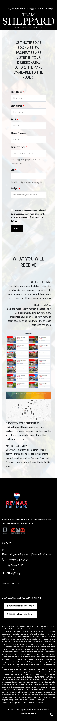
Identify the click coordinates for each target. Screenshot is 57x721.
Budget (15, 188)
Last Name (17, 105)
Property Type (19, 147)
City (13, 169)
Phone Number (19, 133)
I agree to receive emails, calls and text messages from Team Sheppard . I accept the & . (28, 215)
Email (14, 119)
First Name (17, 91)
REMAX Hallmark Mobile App (21, 605)
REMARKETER (28, 713)
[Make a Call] (32, 8)
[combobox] (28, 153)
